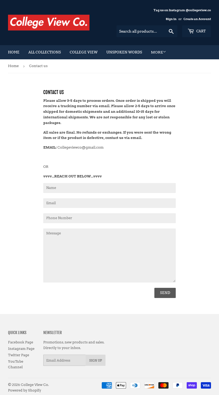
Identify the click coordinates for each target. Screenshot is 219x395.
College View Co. (35, 385)
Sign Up (95, 360)
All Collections (44, 52)
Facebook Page (20, 342)
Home (13, 52)
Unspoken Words (124, 52)
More (157, 52)
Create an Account (197, 19)
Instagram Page (21, 349)
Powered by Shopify (24, 390)
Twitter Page (18, 355)
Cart (200, 31)
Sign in (171, 19)
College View (83, 52)
